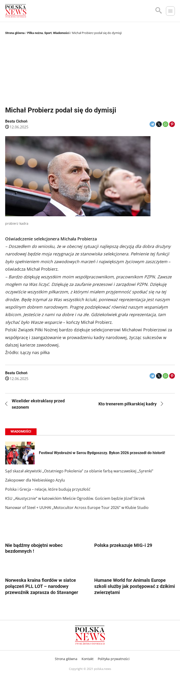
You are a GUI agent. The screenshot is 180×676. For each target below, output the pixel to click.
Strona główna (15, 33)
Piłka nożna (35, 33)
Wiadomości (61, 33)
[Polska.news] (15, 11)
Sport (48, 33)
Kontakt (88, 659)
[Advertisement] (90, 71)
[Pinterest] (172, 124)
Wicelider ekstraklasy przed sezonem (38, 404)
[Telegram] (152, 124)
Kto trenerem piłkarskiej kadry (127, 403)
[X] (159, 124)
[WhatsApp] (165, 124)
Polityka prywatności (114, 659)
